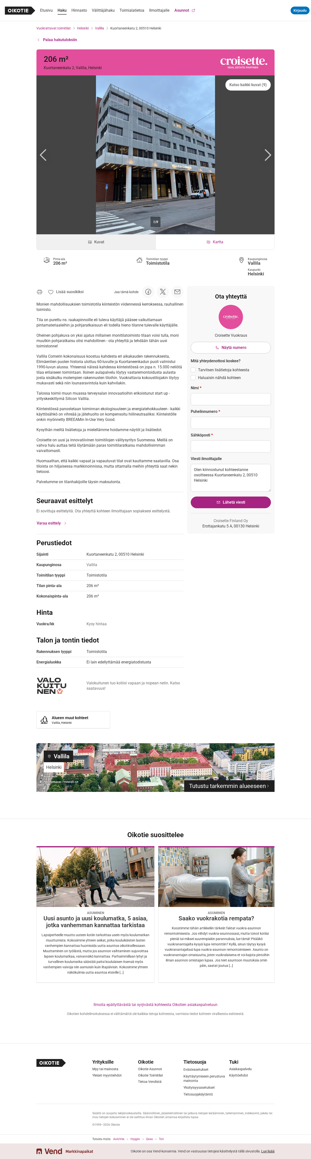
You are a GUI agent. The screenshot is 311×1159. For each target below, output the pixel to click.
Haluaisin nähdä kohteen (219, 377)
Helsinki (83, 28)
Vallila (99, 28)
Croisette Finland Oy (231, 520)
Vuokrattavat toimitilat (53, 28)
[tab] (96, 242)
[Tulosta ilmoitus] (39, 292)
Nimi (196, 388)
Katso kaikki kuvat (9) (248, 84)
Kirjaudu (300, 10)
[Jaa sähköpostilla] (177, 292)
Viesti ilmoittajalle (206, 458)
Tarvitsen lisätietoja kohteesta (223, 370)
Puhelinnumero (205, 411)
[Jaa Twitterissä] (163, 292)
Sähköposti (202, 435)
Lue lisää (268, 1151)
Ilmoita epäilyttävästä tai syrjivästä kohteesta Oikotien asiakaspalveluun (155, 1004)
